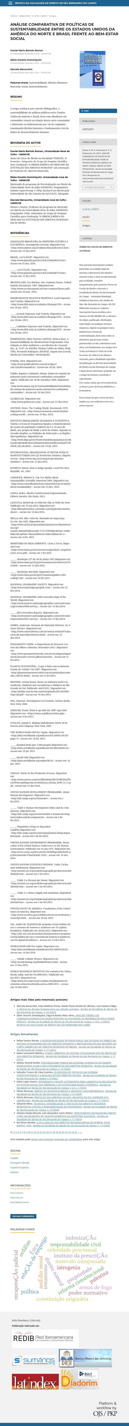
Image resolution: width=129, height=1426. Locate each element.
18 (54, 1132)
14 (41, 1132)
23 (69, 1132)
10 (28, 1132)
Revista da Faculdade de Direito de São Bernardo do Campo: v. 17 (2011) (70, 1100)
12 (35, 1132)
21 (63, 1132)
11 (32, 1132)
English (14, 1158)
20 (60, 1132)
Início (13, 16)
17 (50, 1132)
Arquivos (24, 16)
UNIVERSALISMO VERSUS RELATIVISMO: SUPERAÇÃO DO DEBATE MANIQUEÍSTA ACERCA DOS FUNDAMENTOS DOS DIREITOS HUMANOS (64, 1064)
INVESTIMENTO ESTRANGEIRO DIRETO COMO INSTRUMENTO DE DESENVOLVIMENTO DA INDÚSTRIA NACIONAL (66, 1115)
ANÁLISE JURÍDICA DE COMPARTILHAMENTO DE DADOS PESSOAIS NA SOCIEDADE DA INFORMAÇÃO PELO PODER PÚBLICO (65, 1018)
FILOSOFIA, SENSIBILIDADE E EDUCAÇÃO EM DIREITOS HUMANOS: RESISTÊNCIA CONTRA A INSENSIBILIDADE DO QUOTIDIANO (61, 1105)
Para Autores (16, 1197)
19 (57, 1132)
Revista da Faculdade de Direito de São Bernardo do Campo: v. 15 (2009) (71, 1125)
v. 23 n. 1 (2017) (39, 16)
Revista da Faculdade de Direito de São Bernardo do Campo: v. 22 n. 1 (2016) (64, 1086)
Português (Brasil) (19, 1162)
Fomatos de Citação (95, 187)
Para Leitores (16, 1192)
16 (47, 1132)
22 (66, 1132)
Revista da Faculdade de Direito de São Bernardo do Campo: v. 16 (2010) (67, 1067)
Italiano (14, 1172)
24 (72, 1132)
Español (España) (19, 1167)
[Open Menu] (10, 3)
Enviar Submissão (23, 1216)
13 (38, 1132)
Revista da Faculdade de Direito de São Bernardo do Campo (55, 3)
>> (81, 1132)
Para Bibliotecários (19, 1202)
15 (44, 1132)
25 (76, 1132)
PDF (86, 111)
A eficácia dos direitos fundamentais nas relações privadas (48, 1009)
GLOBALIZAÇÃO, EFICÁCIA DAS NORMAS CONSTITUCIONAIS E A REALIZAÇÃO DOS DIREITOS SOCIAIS (57, 1074)
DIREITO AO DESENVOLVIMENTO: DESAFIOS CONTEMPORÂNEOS (69, 1091)
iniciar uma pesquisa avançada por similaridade (56, 1139)
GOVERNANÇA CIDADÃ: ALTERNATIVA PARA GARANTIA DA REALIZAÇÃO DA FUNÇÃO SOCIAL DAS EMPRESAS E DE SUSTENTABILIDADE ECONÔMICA (66, 1083)
